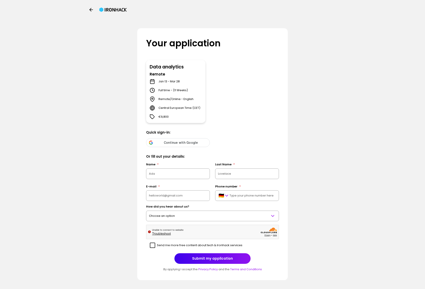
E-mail (153, 186)
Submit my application (212, 258)
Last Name (225, 164)
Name (152, 164)
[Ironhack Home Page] (113, 10)
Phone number (228, 186)
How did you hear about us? (167, 206)
